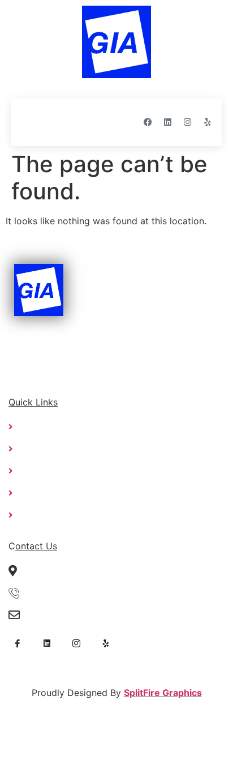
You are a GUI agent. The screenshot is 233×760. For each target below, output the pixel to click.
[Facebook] (148, 121)
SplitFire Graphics (163, 692)
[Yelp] (207, 121)
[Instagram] (187, 121)
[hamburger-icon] (31, 122)
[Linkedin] (167, 121)
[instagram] (76, 642)
